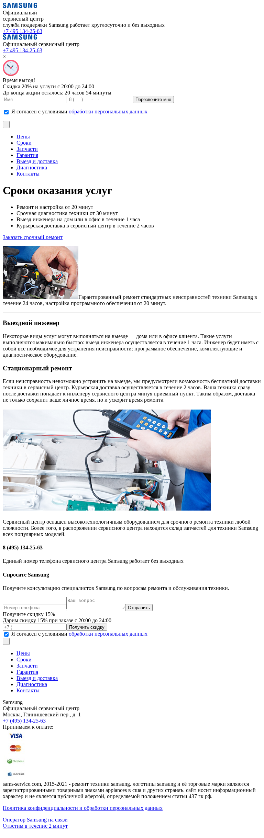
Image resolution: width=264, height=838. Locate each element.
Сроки (24, 143)
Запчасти (27, 149)
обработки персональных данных (108, 111)
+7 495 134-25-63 (22, 31)
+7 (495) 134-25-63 (24, 721)
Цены (23, 136)
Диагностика (31, 167)
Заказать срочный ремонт (33, 237)
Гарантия (27, 155)
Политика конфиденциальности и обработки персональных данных (83, 808)
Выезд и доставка (37, 161)
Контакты (28, 174)
